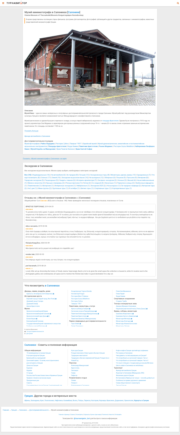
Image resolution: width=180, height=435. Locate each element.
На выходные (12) (96, 178)
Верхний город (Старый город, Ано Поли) (41, 299)
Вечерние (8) (143, 178)
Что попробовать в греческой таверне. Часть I (132, 358)
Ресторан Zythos (62, 144)
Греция (28, 395)
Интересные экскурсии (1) (65, 186)
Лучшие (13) (84, 175)
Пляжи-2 (74, 383)
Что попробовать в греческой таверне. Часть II (132, 360)
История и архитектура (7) (86, 180)
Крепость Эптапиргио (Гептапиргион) (40, 294)
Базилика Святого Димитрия (126, 316)
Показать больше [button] (31, 131)
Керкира (102, 400)
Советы (29, 383)
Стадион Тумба (121, 301)
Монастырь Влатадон (123, 321)
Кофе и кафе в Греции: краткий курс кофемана (132, 350)
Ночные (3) (122, 180)
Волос (75, 400)
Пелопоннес (49, 400)
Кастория (94, 400)
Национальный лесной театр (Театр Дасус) (131, 308)
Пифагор (74, 375)
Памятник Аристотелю (79, 316)
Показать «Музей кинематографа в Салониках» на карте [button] (45, 159)
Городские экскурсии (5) (34, 180)
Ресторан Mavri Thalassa (79, 296)
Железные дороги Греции (125, 375)
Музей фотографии (31, 144)
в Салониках (52, 285)
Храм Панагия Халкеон (65, 149)
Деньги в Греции (32, 365)
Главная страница (64, 414)
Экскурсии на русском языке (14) (75, 178)
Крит (42, 400)
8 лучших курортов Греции (36, 355)
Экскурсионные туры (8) (99, 175)
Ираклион (110, 400)
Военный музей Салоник (35, 321)
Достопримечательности (39, 410)
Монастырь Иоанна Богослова (126, 323)
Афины (27, 400)
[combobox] (178, 2)
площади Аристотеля (110, 121)
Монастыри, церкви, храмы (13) (123, 175)
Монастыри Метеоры (123, 318)
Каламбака (67, 400)
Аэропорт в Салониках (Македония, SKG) (130, 373)
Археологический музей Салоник (38, 313)
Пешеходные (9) (51, 180)
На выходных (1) (113, 186)
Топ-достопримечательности (35, 331)
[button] (178, 3)
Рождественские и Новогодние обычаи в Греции (88, 353)
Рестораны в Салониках (124, 353)
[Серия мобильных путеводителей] (16, 2)
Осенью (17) (46, 178)
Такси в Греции (121, 385)
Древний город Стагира (35, 301)
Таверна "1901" (75, 144)
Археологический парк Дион (37, 316)
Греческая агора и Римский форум (83, 311)
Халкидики (35, 400)
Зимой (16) (56, 178)
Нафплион (59, 400)
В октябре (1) (74, 188)
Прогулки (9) (132, 178)
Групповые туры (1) (60, 188)
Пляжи (73, 380)
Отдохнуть (87, 414)
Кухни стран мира (96, 414)
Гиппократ (74, 370)
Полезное (105, 414)
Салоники (73, 12)
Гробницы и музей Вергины (36, 326)
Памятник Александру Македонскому (84, 313)
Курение (29, 368)
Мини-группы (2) (44, 188)
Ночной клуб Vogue (77, 294)
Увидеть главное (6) (67, 180)
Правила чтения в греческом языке (39, 378)
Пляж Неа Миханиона (123, 291)
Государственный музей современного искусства (44, 323)
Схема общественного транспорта (128, 383)
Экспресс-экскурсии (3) (107, 180)
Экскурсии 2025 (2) (98, 186)
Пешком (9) (121, 178)
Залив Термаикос (77, 326)
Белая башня (31, 318)
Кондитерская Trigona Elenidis (81, 291)
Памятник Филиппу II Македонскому (83, 318)
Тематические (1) (34, 186)
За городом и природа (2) (131, 186)
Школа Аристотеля (33, 306)
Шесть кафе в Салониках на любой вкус (129, 365)
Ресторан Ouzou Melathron (124, 146)
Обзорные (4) (110, 178)
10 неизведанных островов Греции (39, 353)
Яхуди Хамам (73, 146)
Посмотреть (79, 414)
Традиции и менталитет (79, 355)
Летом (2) (87, 183)
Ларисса (87, 400)
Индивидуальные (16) (41, 175)
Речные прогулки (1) (74, 183)
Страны (72, 414)
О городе (30, 373)
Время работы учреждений (36, 358)
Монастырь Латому (122, 326)
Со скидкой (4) (97, 183)
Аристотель (75, 368)
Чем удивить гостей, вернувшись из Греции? (131, 355)
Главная (6, 410)
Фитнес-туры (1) (87, 188)
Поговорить (118, 414)
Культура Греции (77, 350)
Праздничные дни (33, 380)
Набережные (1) (83, 186)
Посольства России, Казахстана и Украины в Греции (44, 375)
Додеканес (119, 400)
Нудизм (29, 370)
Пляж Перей (120, 294)
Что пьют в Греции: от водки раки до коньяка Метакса (134, 363)
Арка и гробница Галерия (80, 308)
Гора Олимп (75, 323)
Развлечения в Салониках (80, 385)
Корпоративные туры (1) (122, 188)
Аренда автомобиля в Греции (126, 370)
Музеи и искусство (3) (36, 183)
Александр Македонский (80, 365)
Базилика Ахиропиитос (124, 313)
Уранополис (128, 400)
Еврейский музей (89, 144)
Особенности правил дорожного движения (131, 380)
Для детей (29, 333)
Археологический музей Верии (37, 311)
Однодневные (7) (143, 175)
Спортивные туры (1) (103, 188)
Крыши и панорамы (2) (55, 183)
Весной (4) (132, 180)
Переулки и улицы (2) (125, 183)
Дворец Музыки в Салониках (126, 306)
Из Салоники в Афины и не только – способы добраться (135, 378)
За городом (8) (72, 175)
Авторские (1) (47, 186)
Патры (80, 400)
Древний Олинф (32, 303)
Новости (111, 414)
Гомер (73, 373)
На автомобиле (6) (58, 175)
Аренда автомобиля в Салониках (37, 136)
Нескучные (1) (110, 183)
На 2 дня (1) (32, 188)
